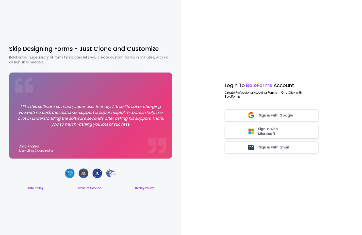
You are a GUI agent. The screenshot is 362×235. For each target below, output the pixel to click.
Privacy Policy (144, 188)
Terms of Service (88, 188)
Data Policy (35, 188)
